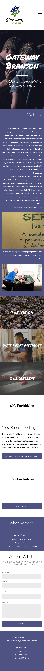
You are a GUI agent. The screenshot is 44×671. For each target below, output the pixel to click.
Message (5, 602)
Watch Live (22, 506)
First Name (6, 572)
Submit (22, 623)
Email (4, 592)
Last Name (5, 581)
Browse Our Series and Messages (22, 456)
